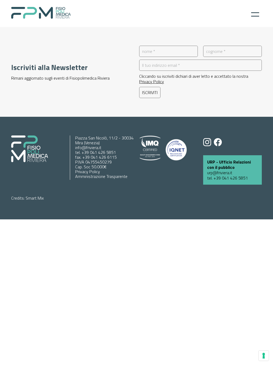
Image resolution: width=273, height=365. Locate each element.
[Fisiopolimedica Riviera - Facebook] (219, 142)
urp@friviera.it (219, 172)
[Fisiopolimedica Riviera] (41, 17)
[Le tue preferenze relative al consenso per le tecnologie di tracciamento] (264, 356)
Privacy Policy (151, 81)
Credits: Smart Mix (27, 198)
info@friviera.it (88, 147)
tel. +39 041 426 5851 (95, 152)
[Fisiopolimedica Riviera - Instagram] (208, 142)
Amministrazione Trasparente (101, 176)
